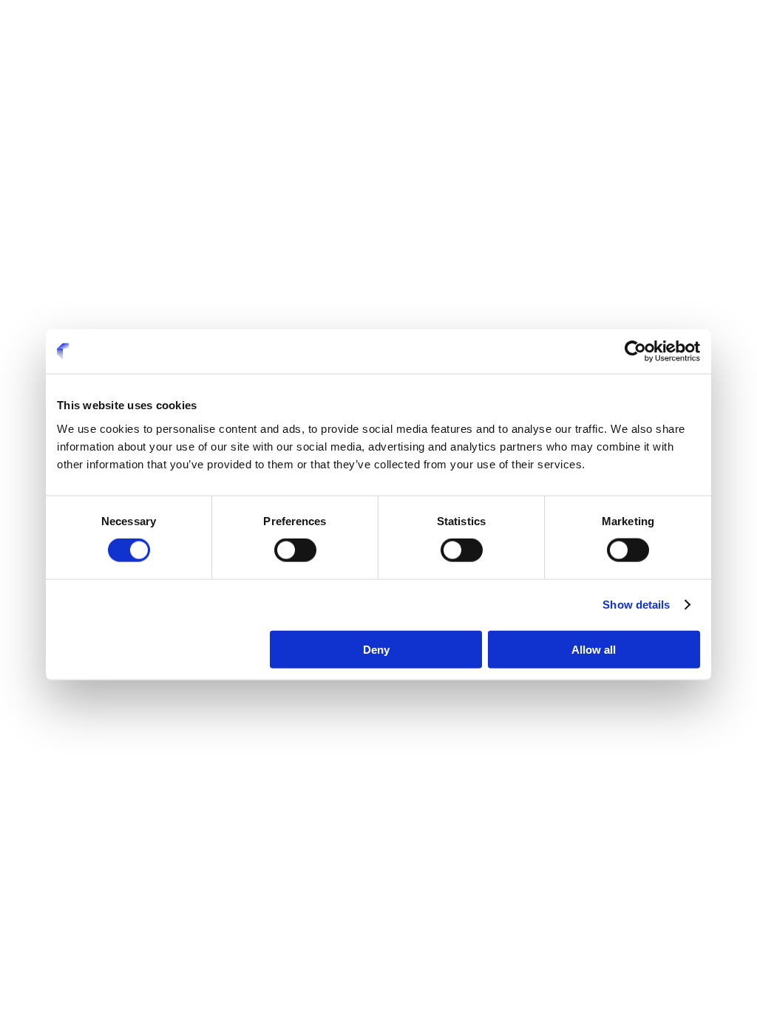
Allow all (593, 649)
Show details (636, 604)
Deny (376, 649)
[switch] (295, 550)
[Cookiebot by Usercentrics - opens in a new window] (635, 352)
